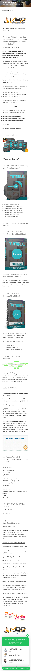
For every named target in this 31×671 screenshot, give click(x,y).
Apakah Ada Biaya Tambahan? (11, 557)
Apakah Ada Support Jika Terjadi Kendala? (14, 581)
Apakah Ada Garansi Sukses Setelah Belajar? (15, 593)
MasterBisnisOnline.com (12, 47)
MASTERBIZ (9, 2)
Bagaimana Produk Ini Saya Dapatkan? (13, 543)
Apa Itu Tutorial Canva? (9, 526)
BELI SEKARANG (7, 489)
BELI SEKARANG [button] (7, 514)
